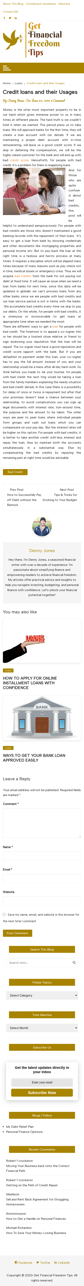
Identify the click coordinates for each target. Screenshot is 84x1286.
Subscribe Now (42, 1092)
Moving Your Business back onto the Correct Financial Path (38, 1168)
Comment (11, 804)
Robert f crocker (17, 1161)
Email (7, 869)
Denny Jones (16, 100)
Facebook (25, 1263)
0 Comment (58, 100)
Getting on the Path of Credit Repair (32, 1185)
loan (55, 326)
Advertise (64, 4)
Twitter (44, 1263)
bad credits (24, 276)
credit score (19, 160)
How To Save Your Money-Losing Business (36, 1233)
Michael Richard (17, 1228)
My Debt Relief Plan (20, 1127)
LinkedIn (63, 1263)
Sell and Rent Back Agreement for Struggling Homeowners (37, 1202)
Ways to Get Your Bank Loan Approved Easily (34, 758)
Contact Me (10, 11)
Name (8, 847)
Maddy (11, 1194)
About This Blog (13, 4)
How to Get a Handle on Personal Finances (36, 1219)
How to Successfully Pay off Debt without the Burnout (24, 500)
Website (8, 892)
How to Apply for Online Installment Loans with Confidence (30, 683)
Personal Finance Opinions (24, 1132)
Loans (8, 670)
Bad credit (15, 472)
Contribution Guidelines (41, 4)
